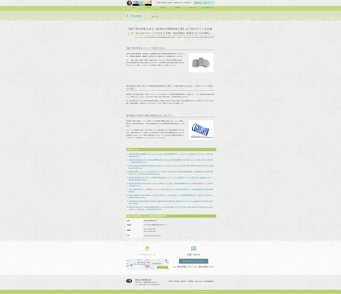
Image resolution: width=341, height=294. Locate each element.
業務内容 (176, 281)
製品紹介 (183, 281)
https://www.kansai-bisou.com (152, 235)
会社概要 (190, 281)
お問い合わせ (198, 281)
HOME (170, 281)
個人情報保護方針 (209, 281)
